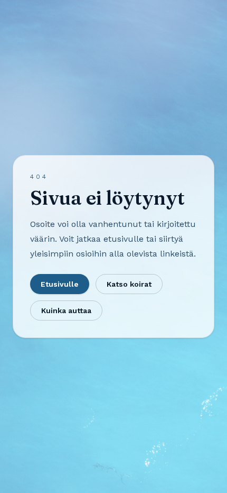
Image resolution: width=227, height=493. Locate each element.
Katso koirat (129, 284)
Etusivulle (60, 284)
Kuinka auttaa (66, 310)
